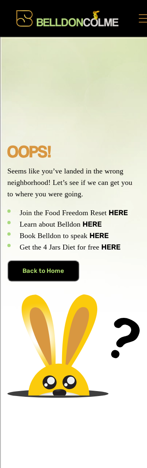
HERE (118, 212)
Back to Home (43, 270)
